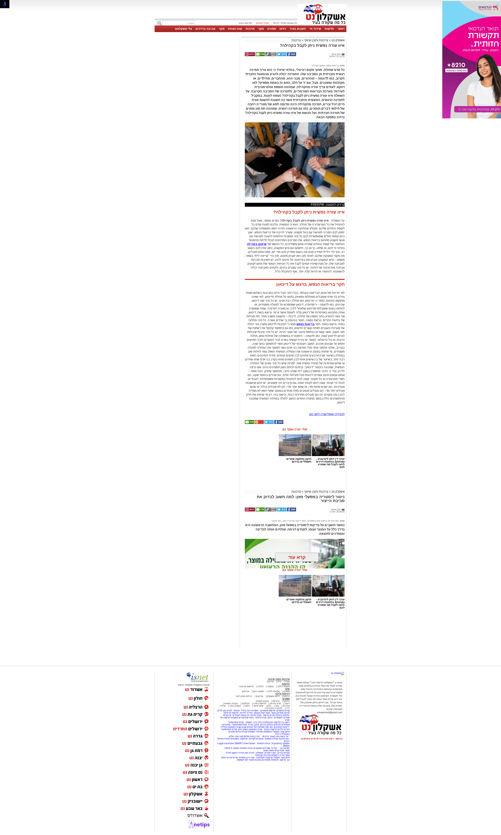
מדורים (286, 705)
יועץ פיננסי (284, 738)
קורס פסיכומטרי (239, 724)
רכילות (286, 696)
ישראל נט (285, 748)
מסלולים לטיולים (282, 724)
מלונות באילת (282, 715)
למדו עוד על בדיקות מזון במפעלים (323, 521)
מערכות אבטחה (263, 755)
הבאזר (236, 710)
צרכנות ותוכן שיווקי (316, 40)
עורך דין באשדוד (247, 757)
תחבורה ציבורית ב (273, 708)
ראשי (341, 28)
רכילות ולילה (282, 693)
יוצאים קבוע (247, 727)
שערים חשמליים (281, 717)
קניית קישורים (283, 710)
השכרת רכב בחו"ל (250, 710)
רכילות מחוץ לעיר (243, 696)
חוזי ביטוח (255, 736)
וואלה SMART (241, 743)
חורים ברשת (269, 715)
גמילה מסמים (271, 738)
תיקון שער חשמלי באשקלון (277, 731)
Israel (252, 743)
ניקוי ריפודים (270, 752)
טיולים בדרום (266, 724)
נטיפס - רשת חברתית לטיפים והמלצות (321, 738)
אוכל (287, 681)
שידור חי (315, 28)
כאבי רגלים (233, 736)
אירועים (245, 691)
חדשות (329, 28)
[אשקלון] (322, 25)
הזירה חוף (249, 752)
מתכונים (226, 724)
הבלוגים (246, 703)
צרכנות (296, 40)
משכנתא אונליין (231, 738)
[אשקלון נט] (337, 673)
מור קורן (269, 727)
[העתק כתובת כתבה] (271, 55)
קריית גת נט (232, 757)
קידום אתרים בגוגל (280, 712)
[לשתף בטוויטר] (281, 55)
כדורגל (286, 701)
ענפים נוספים (262, 701)
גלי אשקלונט (183, 28)
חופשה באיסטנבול (280, 743)
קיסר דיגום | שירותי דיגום (294, 521)
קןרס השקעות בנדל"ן (231, 727)
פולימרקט (244, 736)
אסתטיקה (229, 743)
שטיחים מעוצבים (261, 748)
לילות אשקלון (273, 696)
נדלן (279, 681)
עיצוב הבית (267, 717)
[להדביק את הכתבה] (259, 423)
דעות (287, 703)
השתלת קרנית (248, 731)
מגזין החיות (255, 715)
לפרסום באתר (245, 23)
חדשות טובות (270, 729)
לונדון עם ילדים (224, 710)
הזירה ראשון (238, 752)
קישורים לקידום (256, 738)
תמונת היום (258, 691)
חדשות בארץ (259, 703)
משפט (270, 686)
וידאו (282, 28)
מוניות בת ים (283, 752)
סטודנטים (279, 750)
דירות (278, 734)
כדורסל (276, 701)
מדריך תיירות (246, 712)
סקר (261, 28)
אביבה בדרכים (205, 28)
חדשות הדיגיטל (231, 712)
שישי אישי (258, 705)
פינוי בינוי (257, 722)
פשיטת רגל (259, 727)
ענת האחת (235, 28)
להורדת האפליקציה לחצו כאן (327, 414)
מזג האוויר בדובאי (270, 736)
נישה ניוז (285, 722)
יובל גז (274, 748)
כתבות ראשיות (231, 703)
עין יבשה (284, 736)
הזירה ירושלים (278, 755)
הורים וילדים (284, 729)
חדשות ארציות (246, 686)
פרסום (282, 759)
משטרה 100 (283, 686)
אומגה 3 (235, 748)
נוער (277, 705)
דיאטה (285, 727)
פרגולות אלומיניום (269, 759)
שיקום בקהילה (318, 65)
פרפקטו (244, 738)
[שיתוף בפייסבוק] (291, 55)
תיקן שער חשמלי (281, 757)
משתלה (259, 752)
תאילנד (259, 731)
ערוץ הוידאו (275, 703)
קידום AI (227, 715)
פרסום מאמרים (267, 710)
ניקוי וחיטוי (276, 521)
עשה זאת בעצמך (262, 712)
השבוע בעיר (298, 28)
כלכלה (260, 686)
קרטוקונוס (236, 717)
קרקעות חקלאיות (264, 757)
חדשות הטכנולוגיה (271, 722)
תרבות (250, 28)
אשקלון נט (338, 40)
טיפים (258, 717)
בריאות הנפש (332, 65)
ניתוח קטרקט (247, 717)
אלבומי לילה (274, 691)
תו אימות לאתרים (240, 715)
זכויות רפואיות (263, 743)
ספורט (271, 28)
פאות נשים (268, 750)
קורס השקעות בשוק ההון (250, 729)
